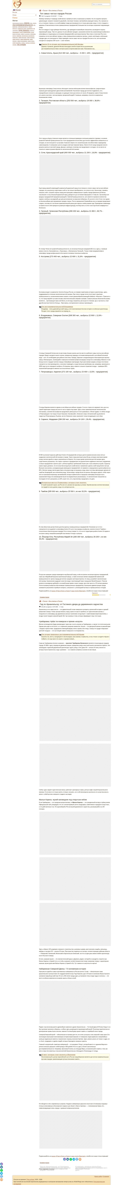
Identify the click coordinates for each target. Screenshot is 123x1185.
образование (16, 32)
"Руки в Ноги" (30, 1179)
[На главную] (17, 4)
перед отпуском (16, 34)
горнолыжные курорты (18, 23)
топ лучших (21, 44)
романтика (15, 37)
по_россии (27, 34)
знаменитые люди (22, 28)
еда (34, 25)
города (26, 23)
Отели (14, 15)
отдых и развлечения (24, 32)
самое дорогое (16, 39)
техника (14, 44)
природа (18, 35)
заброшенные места (23, 26)
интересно (30, 28)
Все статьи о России (55, 10)
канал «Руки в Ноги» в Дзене (61, 591)
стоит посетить (17, 42)
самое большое (22, 37)
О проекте (106, 1176)
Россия (15, 12)
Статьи (15, 17)
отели (32, 32)
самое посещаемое (22, 41)
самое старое (31, 41)
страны (23, 42)
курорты (32, 30)
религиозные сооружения (28, 35)
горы (31, 23)
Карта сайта (98, 1176)
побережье (32, 34)
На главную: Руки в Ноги (40, 10)
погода (14, 35)
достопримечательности (23, 25)
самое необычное (24, 39)
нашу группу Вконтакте (78, 591)
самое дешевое (30, 37)
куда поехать (24, 30)
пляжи (22, 34)
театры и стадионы (30, 42)
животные (15, 26)
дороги (34, 23)
